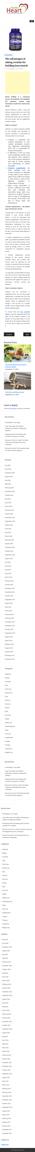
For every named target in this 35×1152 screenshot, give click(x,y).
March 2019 (8, 640)
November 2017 (10, 659)
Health (7, 719)
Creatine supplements (17, 168)
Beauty (7, 678)
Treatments (8, 749)
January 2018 (9, 652)
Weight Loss (8, 752)
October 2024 (9, 495)
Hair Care (8, 715)
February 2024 (9, 510)
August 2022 (9, 558)
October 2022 (9, 551)
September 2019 (10, 633)
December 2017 (10, 655)
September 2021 (10, 599)
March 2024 (8, 506)
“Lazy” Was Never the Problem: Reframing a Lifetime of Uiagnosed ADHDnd (15, 428)
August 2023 (9, 525)
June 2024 (8, 502)
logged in (15, 408)
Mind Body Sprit (10, 726)
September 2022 (10, 555)
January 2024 (9, 514)
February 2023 (9, 540)
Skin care (8, 734)
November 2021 (10, 592)
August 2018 (9, 648)
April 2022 (8, 573)
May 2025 (8, 484)
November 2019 (10, 625)
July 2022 (8, 562)
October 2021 (9, 596)
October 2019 (9, 629)
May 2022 (8, 570)
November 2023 (10, 517)
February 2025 (9, 488)
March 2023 (8, 536)
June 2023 (8, 529)
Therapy (7, 745)
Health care (8, 722)
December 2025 (10, 473)
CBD (6, 685)
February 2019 (9, 644)
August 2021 (9, 603)
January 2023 (9, 543)
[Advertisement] (17, 82)
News (7, 730)
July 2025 (8, 480)
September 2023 (10, 521)
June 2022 (8, 566)
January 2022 (9, 584)
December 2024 (10, 491)
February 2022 (9, 581)
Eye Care (7, 704)
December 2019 (10, 622)
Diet (6, 696)
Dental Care (8, 693)
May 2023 (8, 532)
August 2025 (9, 476)
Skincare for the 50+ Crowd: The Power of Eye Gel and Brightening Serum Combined (16, 442)
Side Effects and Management (14, 392)
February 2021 (9, 614)
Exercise (7, 700)
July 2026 (8, 465)
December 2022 (10, 547)
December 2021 (10, 588)
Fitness (7, 708)
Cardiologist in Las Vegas (12, 422)
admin (21, 68)
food (6, 711)
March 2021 (8, 611)
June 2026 (8, 469)
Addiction (8, 674)
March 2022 (8, 577)
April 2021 (8, 607)
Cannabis (8, 681)
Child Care (8, 689)
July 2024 (8, 499)
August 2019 (9, 637)
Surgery (7, 741)
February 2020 (9, 618)
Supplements (8, 55)
